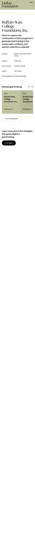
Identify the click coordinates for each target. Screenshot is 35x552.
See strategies (9, 143)
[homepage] (10, 4)
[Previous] (29, 87)
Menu (31, 2)
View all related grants (11, 119)
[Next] (32, 87)
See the (8, 109)
